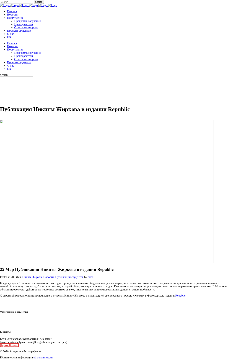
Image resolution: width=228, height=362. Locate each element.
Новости (48, 277)
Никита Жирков (32, 277)
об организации (43, 357)
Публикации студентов (69, 277)
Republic (180, 295)
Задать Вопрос (9, 345)
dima (90, 277)
